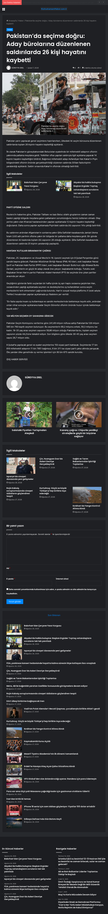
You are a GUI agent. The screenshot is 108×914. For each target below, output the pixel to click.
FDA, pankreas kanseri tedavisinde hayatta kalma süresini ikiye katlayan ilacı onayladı (51, 663)
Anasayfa (12, 21)
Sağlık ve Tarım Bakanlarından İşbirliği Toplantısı (84, 461)
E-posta (10, 579)
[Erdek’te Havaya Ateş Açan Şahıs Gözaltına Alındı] (14, 770)
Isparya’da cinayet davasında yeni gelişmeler (42, 2)
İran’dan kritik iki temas (18, 799)
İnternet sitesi (62, 579)
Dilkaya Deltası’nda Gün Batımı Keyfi (43, 819)
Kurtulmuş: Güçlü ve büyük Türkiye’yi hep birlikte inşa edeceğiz (53, 491)
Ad (8, 568)
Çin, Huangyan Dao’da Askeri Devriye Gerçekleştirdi (51, 461)
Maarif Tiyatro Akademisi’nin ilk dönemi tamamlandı (51, 753)
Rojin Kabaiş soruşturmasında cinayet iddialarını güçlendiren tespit (19, 492)
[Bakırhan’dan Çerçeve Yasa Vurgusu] (14, 186)
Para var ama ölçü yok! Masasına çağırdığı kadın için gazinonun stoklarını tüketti (48, 791)
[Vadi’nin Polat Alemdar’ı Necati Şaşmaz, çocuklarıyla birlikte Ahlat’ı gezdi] (14, 712)
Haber (21, 21)
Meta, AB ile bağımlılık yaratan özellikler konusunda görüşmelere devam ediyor (47, 686)
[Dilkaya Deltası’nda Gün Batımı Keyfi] (14, 823)
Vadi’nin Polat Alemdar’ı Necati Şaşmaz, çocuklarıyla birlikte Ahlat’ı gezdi (62, 708)
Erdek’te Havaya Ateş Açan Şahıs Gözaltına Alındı (49, 766)
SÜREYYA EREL (18, 68)
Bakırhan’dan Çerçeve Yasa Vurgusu (42, 625)
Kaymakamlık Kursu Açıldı (37, 741)
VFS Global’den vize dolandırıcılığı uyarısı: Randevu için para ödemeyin (60, 778)
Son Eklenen (54, 615)
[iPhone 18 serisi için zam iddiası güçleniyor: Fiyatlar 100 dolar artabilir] (14, 810)
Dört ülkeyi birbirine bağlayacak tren (25, 701)
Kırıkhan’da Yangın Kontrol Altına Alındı (86, 507)
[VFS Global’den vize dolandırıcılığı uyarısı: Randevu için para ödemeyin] (14, 782)
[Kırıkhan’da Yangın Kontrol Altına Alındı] (87, 495)
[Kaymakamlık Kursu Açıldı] (14, 745)
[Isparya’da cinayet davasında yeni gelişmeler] (20, 465)
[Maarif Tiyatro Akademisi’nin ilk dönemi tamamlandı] (14, 757)
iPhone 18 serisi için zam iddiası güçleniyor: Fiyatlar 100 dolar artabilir (59, 806)
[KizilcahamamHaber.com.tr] (54, 9)
